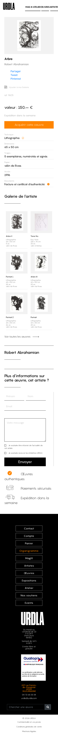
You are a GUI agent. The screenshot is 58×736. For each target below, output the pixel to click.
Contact (29, 528)
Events (29, 602)
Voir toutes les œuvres (17, 336)
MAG (28, 7)
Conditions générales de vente (29, 726)
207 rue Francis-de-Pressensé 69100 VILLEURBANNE (29, 688)
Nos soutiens (29, 595)
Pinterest (16, 78)
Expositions (29, 580)
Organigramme (29, 550)
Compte (29, 535)
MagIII (29, 558)
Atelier (37, 7)
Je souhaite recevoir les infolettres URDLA (25, 453)
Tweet (14, 75)
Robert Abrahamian (21, 352)
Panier (29, 543)
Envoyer (25, 462)
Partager (16, 71)
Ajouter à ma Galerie (19, 87)
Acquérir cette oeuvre (29, 124)
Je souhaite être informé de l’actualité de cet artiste (23, 446)
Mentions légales (29, 731)
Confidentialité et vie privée (29, 722)
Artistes (29, 565)
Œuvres (45, 7)
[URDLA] (9, 5)
